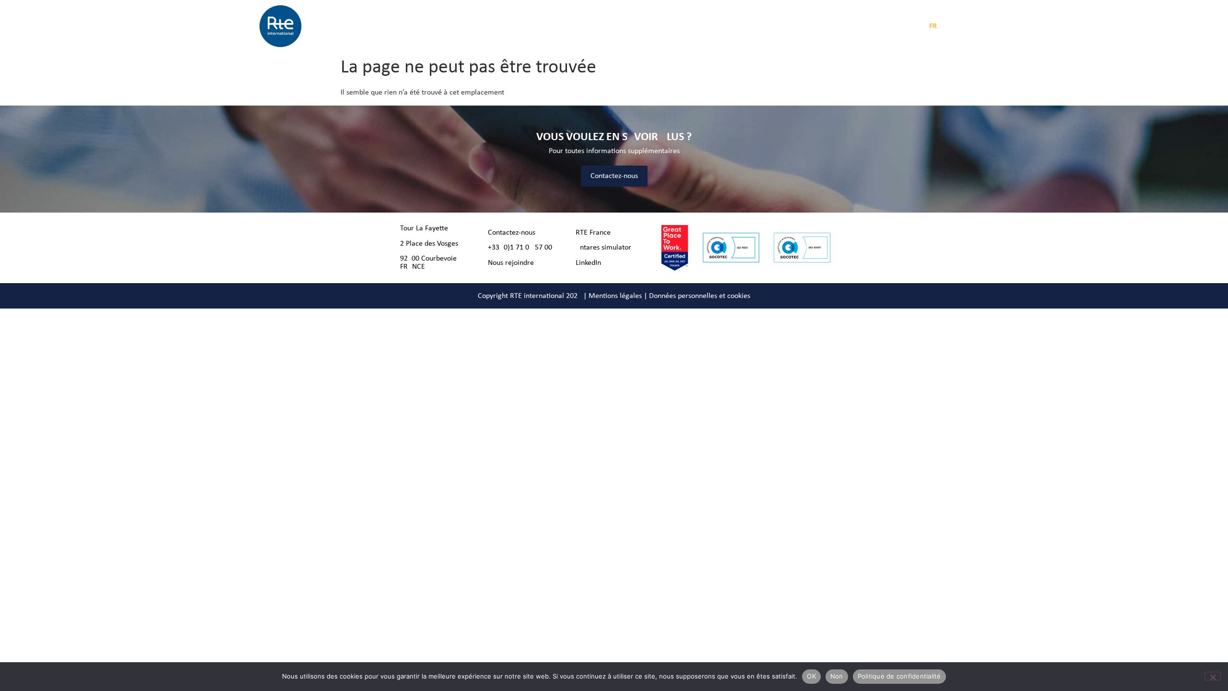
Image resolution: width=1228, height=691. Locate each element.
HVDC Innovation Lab (715, 26)
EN (948, 26)
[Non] (1212, 676)
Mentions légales (615, 296)
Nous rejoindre (511, 263)
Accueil (418, 26)
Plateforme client (797, 26)
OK (811, 676)
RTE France (593, 233)
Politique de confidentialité (899, 676)
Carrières (657, 26)
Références (615, 26)
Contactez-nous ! (514, 233)
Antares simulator (603, 247)
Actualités (572, 26)
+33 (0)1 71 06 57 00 (520, 247)
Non (836, 676)
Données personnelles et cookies (699, 296)
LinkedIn (588, 263)
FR (933, 26)
